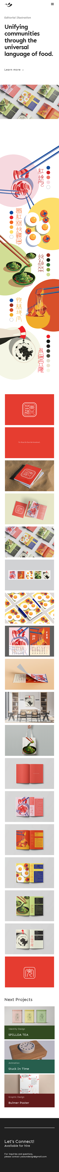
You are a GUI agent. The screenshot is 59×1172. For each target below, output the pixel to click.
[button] (51, 3)
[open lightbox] (29, 410)
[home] (8, 4)
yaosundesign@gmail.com (33, 1156)
